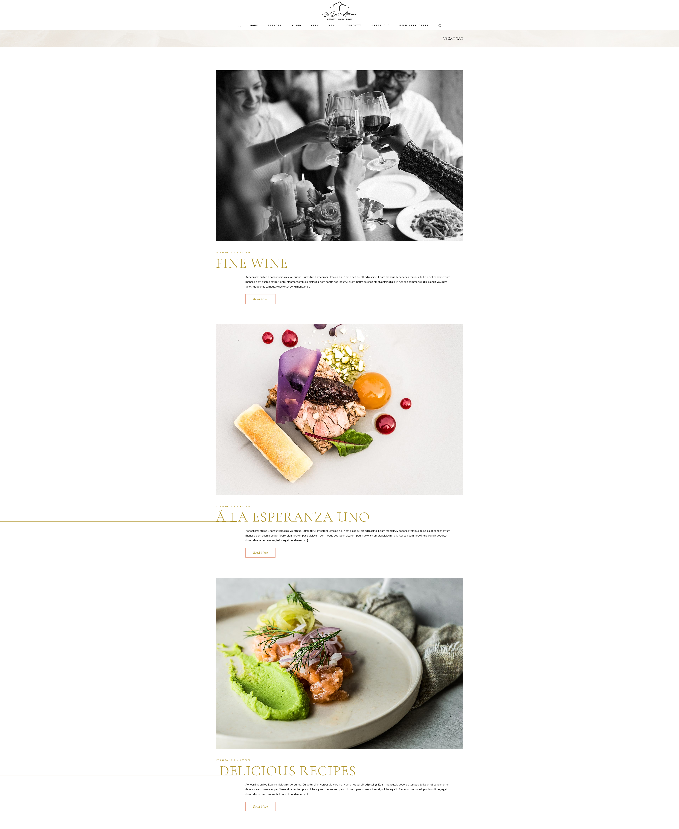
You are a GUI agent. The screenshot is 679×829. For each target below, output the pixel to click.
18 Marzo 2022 (225, 252)
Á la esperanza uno (293, 517)
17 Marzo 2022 (225, 506)
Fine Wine (252, 263)
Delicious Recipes (286, 770)
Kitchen (245, 252)
